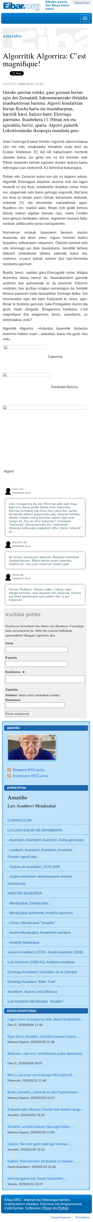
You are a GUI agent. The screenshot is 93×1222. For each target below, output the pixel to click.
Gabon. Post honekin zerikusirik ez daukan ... (42, 1161)
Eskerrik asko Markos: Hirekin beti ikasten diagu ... (46, 1109)
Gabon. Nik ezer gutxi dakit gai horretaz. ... (40, 1144)
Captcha (11, 689)
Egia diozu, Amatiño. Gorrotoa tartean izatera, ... (44, 1036)
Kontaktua (82, 1217)
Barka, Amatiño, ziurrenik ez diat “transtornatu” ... (45, 1092)
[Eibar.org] (22, 6)
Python (63, 1208)
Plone (46, 1208)
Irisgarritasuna (61, 1217)
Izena (9, 643)
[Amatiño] (32, 747)
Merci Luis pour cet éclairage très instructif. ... (42, 1075)
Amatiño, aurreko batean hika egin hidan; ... (41, 1127)
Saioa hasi (82, 2)
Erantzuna (13, 672)
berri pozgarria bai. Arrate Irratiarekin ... (37, 1178)
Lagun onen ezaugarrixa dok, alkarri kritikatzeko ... (46, 1019)
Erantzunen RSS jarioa (30, 776)
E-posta (11, 657)
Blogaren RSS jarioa (29, 770)
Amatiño (12, 36)
